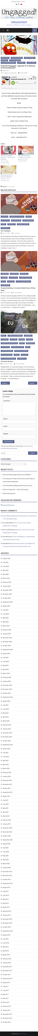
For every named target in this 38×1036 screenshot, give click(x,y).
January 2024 (7, 681)
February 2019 (7, 911)
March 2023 (6, 721)
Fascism (21, 339)
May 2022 (5, 760)
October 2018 (7, 927)
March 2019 (6, 907)
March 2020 (6, 863)
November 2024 (7, 641)
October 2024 (7, 645)
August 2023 (6, 701)
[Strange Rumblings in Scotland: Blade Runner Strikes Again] (19, 261)
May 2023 (5, 713)
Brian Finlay (5, 57)
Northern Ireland (7, 351)
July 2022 (5, 752)
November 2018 (7, 923)
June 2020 (6, 851)
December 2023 (7, 685)
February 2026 (7, 582)
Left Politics (5, 220)
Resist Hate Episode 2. (9, 493)
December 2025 (7, 590)
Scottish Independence (8, 62)
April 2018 (6, 951)
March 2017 (6, 1002)
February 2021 (7, 820)
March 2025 (6, 626)
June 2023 (6, 709)
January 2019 (7, 915)
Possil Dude (16, 233)
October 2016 (7, 1022)
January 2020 (7, 867)
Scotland (11, 281)
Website (6, 433)
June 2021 (6, 804)
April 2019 (6, 903)
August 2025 (6, 606)
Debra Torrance (29, 57)
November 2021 (7, 784)
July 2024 (5, 657)
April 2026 (6, 574)
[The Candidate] (19, 204)
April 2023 (6, 717)
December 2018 (7, 919)
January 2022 (7, 776)
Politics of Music (7, 354)
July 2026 (5, 562)
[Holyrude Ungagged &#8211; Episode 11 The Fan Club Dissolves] (8, 150)
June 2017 (6, 990)
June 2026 (6, 566)
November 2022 (7, 737)
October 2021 (7, 788)
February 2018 (7, 958)
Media (3, 281)
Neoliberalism (16, 220)
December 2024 (7, 637)
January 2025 (7, 634)
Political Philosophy (21, 351)
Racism (17, 354)
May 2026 (5, 570)
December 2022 (7, 733)
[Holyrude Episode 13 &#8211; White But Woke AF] (8, 169)
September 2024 (8, 649)
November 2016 (7, 1018)
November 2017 (7, 970)
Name (6, 419)
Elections (4, 216)
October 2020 (7, 836)
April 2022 (6, 764)
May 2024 (5, 665)
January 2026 (7, 586)
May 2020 (5, 855)
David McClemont (17, 57)
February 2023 (7, 725)
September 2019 (8, 883)
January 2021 (7, 824)
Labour (28, 216)
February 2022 (7, 772)
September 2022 (8, 744)
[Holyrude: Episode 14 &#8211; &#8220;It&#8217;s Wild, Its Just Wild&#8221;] (26, 150)
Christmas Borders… (7, 361)
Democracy (24, 273)
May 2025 (5, 618)
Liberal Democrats (25, 277)
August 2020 (6, 844)
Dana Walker (6, 516)
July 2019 (5, 891)
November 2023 (7, 689)
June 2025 (6, 614)
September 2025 (8, 602)
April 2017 (6, 998)
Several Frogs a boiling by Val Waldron (33, 383)
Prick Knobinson (28, 220)
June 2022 (6, 756)
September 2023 (8, 697)
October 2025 (7, 598)
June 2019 (6, 895)
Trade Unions (31, 62)
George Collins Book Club (9, 343)
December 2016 (7, 1014)
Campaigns (5, 273)
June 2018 (6, 943)
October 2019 (7, 879)
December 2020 (7, 828)
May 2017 (5, 994)
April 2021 (6, 812)
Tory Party (21, 62)
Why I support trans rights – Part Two (6, 383)
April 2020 (6, 859)
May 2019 (5, 899)
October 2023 (7, 693)
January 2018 (7, 962)
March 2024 (6, 673)
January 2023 (7, 729)
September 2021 (8, 792)
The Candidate (5, 231)
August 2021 (6, 796)
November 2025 (7, 594)
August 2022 (6, 748)
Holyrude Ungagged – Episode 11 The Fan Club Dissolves (8, 157)
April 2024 (6, 669)
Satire (3, 224)
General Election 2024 (16, 216)
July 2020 (5, 848)
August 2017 (6, 982)
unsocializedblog (12, 73)
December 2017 (7, 966)
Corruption (14, 273)
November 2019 (7, 875)
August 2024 (6, 653)
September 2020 (8, 840)
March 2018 (6, 955)
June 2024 (6, 661)
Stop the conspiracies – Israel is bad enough (15, 489)
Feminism (4, 277)
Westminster (5, 228)
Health (22, 343)
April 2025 (6, 622)
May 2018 (5, 947)
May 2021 (5, 808)
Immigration (30, 343)
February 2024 (7, 677)
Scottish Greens (15, 60)
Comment (7, 400)
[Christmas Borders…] (19, 321)
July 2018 (5, 939)
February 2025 (7, 630)
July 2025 (5, 610)
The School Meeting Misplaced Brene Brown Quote (17, 485)
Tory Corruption (11, 186)
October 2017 (7, 974)
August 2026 (6, 558)
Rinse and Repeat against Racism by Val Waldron (17, 474)
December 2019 (7, 871)
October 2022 (7, 741)
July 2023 (5, 705)
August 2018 (6, 935)
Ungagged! (19, 22)
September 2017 (8, 978)
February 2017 (7, 1006)
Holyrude (4, 60)
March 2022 (6, 768)
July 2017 (5, 986)
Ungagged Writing (23, 224)
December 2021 (7, 780)
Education (5, 339)
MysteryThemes (22, 1033)
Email (6, 426)
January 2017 (7, 1010)
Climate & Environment (15, 335)
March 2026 (6, 578)
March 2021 (6, 816)
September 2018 (8, 931)
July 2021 (5, 800)
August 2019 (6, 887)
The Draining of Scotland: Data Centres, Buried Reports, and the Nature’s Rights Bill (19, 480)
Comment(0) (23, 73)
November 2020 (7, 832)
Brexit (3, 335)
